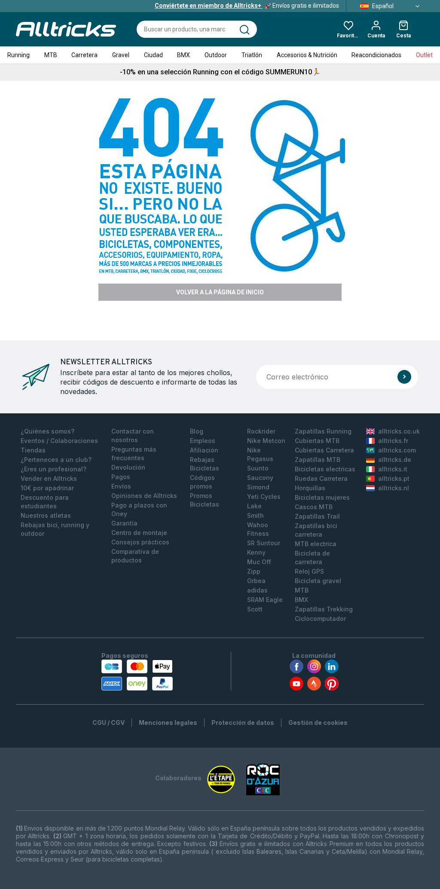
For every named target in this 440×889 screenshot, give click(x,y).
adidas (257, 590)
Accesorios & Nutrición (307, 55)
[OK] (404, 377)
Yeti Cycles (264, 496)
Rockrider (261, 431)
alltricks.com (397, 450)
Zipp (253, 571)
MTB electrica (315, 543)
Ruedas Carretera (321, 478)
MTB (50, 55)
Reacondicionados (376, 55)
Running (18, 55)
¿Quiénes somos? (47, 431)
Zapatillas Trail (317, 516)
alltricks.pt (393, 478)
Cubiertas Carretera (324, 450)
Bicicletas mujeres (322, 497)
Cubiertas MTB (317, 440)
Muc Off (259, 561)
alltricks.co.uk (399, 431)
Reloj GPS (309, 571)
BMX (183, 55)
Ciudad (153, 55)
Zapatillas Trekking (324, 609)
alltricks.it (392, 469)
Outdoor (216, 55)
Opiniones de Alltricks (144, 495)
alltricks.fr (393, 440)
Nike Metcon (266, 440)
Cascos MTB (314, 506)
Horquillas (310, 488)
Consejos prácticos (140, 542)
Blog (196, 431)
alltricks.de (394, 459)
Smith (255, 515)
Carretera (84, 55)
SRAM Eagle (265, 599)
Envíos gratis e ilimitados (247, 5)
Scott (255, 609)
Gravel (120, 55)
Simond (258, 487)
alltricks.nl (393, 488)
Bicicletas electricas (325, 469)
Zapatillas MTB (317, 459)
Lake (254, 506)
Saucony (260, 477)
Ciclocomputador (320, 618)
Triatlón (251, 55)
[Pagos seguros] (137, 675)
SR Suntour (263, 543)
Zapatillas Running (323, 431)
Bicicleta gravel (318, 580)
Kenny (256, 552)
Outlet (424, 55)
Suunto (258, 468)
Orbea (256, 580)
